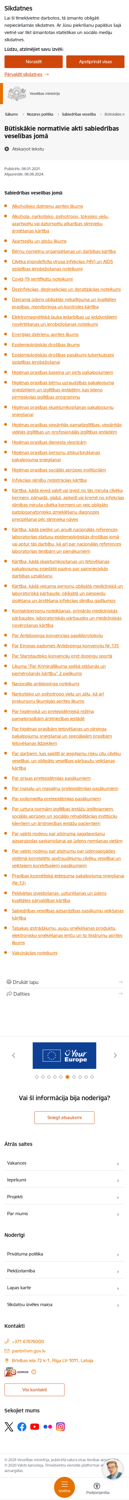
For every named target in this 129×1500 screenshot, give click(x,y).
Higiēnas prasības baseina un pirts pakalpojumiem (62, 372)
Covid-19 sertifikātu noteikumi (42, 279)
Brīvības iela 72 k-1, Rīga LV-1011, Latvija (52, 1360)
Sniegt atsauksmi (64, 1117)
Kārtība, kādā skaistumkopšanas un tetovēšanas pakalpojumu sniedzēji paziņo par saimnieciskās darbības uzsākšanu (61, 569)
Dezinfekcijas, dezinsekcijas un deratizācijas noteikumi (66, 289)
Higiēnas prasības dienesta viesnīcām (49, 442)
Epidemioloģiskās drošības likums (46, 344)
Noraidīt (34, 61)
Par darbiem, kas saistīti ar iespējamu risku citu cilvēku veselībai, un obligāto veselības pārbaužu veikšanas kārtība (66, 761)
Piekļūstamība (21, 1271)
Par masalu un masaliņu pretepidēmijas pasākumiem (65, 788)
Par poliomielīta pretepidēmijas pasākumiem (56, 798)
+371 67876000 (28, 1341)
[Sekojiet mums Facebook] (21, 1426)
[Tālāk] (115, 1055)
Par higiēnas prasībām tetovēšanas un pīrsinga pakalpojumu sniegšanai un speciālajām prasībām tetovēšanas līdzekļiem (62, 736)
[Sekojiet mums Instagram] (60, 1426)
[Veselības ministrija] (60, 101)
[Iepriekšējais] (14, 1055)
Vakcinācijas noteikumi (34, 953)
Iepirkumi (16, 1180)
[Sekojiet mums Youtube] (34, 1426)
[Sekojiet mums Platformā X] (9, 1426)
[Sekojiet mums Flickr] (47, 1426)
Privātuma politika (25, 1254)
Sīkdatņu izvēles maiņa (29, 1304)
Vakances (16, 1163)
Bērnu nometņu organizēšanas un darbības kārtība (64, 251)
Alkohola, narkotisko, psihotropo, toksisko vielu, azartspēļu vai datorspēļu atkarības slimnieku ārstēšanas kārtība (60, 223)
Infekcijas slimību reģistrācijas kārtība (49, 480)
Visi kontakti (34, 1390)
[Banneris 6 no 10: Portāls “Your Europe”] (65, 1055)
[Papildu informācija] (34, 1372)
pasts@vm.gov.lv (28, 1351)
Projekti (14, 1197)
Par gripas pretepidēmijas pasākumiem (51, 778)
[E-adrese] (16, 1372)
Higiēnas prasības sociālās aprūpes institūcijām (59, 470)
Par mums (17, 1213)
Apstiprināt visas (95, 61)
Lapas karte (19, 1287)
